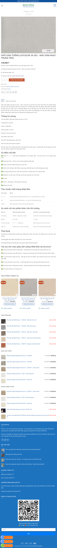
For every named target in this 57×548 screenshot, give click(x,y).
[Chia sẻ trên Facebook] (5, 92)
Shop (32, 11)
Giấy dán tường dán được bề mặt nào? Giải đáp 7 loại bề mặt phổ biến (25, 464)
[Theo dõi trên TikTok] (5, 440)
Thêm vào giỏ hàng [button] (10, 304)
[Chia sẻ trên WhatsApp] (2, 92)
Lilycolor (9, 88)
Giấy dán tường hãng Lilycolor (12, 86)
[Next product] (27, 14)
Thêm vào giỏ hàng (16, 80)
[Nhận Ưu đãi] (2, 541)
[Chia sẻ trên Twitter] (8, 92)
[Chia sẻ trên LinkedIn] (16, 92)
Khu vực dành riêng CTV (7, 478)
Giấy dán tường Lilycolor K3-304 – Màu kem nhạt (10, 299)
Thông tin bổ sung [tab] (10, 101)
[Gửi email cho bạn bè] (10, 92)
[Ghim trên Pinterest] (13, 92)
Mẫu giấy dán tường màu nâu (14, 454)
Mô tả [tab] (2, 101)
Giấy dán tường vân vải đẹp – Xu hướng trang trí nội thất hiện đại (23, 459)
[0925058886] (2, 545)
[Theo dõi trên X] (8, 440)
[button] (2, 5)
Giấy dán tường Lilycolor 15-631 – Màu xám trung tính (28, 299)
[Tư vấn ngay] (2, 537)
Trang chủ (26, 11)
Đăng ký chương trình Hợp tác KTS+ (11, 491)
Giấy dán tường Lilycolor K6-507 (47, 299)
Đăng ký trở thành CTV (7, 474)
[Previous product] (30, 14)
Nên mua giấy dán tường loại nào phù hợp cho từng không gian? (23, 449)
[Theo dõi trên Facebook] (2, 440)
